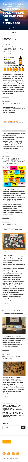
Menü (14, 32)
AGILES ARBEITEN (9, 224)
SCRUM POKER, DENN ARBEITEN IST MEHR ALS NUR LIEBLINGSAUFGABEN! (13, 161)
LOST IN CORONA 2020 (11, 310)
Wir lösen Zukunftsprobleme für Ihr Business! (13, 16)
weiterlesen (5, 97)
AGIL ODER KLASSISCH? (11, 103)
